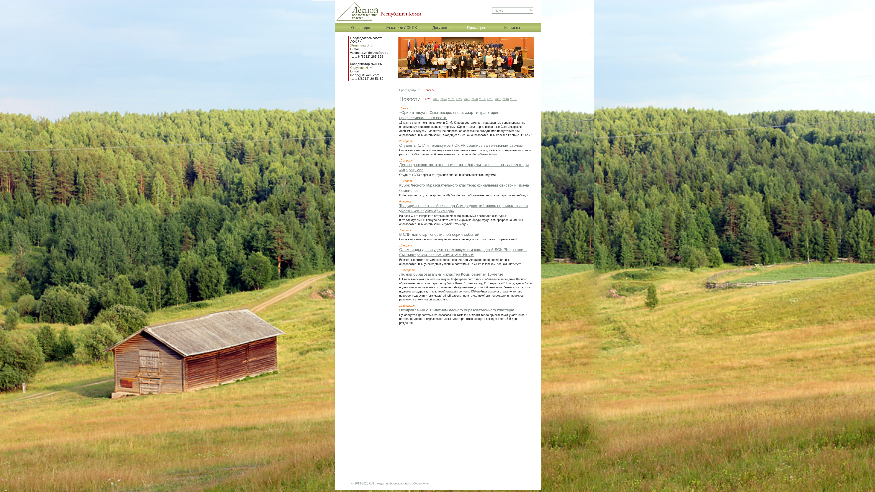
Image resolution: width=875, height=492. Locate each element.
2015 (513, 99)
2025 (436, 99)
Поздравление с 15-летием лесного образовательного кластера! (456, 310)
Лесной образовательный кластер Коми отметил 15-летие (451, 274)
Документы (441, 28)
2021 (467, 99)
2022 (459, 99)
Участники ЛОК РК (401, 28)
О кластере (360, 28)
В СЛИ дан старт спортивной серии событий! (440, 234)
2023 (451, 99)
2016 (505, 99)
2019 (482, 99)
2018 (490, 99)
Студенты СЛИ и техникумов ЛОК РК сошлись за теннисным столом (461, 145)
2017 (498, 99)
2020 (474, 99)
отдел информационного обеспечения (403, 483)
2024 (443, 99)
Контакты (512, 28)
